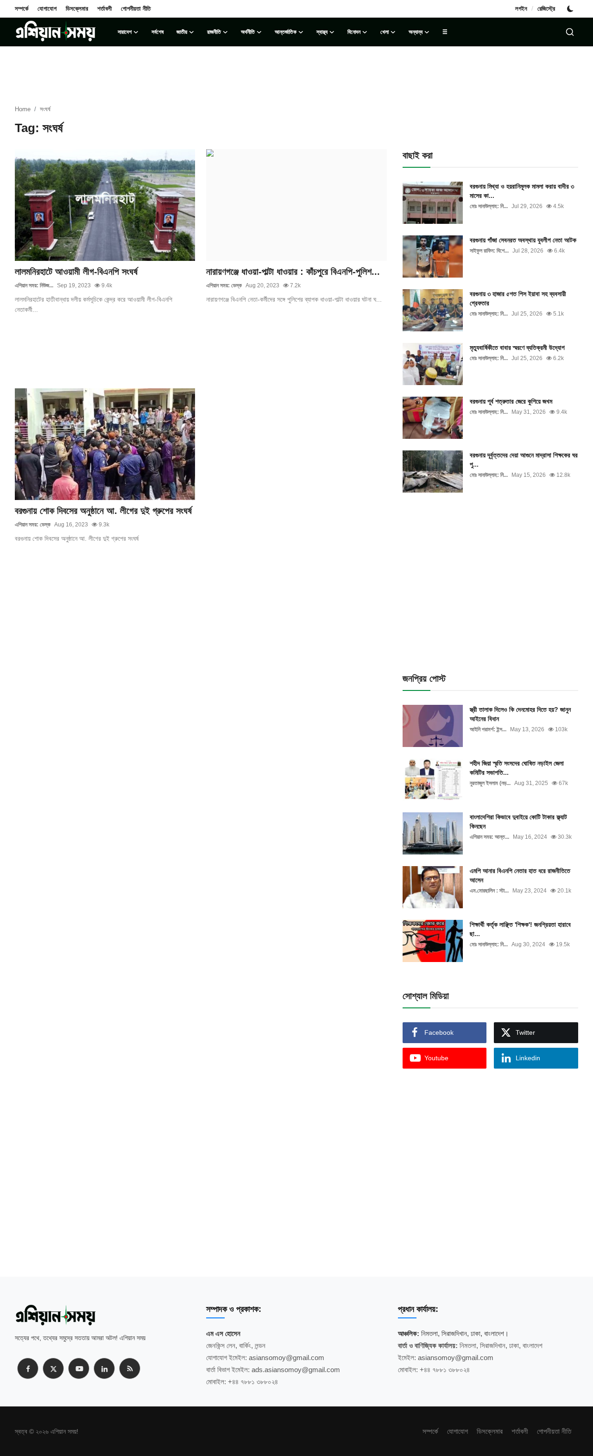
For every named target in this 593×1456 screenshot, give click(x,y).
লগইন (521, 8)
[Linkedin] (104, 1368)
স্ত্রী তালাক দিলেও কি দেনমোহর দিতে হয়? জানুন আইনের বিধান (520, 714)
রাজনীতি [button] (214, 32)
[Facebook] (27, 1368)
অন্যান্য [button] (416, 32)
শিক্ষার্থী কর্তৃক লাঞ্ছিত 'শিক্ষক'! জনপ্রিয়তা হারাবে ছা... (520, 929)
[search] (569, 32)
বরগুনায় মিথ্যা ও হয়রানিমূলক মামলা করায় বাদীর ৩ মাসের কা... (522, 191)
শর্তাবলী (104, 8)
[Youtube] (78, 1368)
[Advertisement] (200, 356)
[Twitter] (53, 1368)
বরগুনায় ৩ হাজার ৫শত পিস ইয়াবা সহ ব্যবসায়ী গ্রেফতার (518, 298)
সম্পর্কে (21, 8)
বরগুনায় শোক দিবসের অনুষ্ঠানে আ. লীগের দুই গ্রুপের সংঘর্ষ (105, 511)
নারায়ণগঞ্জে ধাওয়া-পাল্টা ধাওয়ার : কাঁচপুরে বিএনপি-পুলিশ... (293, 271)
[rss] (129, 1368)
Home (23, 109)
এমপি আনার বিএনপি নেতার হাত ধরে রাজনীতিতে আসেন (520, 875)
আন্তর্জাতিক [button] (285, 32)
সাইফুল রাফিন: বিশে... (489, 250)
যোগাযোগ (47, 8)
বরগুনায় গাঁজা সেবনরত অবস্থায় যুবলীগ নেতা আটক (523, 240)
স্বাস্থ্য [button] (322, 32)
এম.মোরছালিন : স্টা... (489, 890)
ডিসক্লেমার (77, 8)
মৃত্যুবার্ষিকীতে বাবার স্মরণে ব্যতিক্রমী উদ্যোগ (517, 347)
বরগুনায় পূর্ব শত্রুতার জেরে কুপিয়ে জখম (511, 401)
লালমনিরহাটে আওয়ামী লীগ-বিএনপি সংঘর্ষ (76, 271)
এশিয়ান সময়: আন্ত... (489, 837)
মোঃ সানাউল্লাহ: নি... (489, 206)
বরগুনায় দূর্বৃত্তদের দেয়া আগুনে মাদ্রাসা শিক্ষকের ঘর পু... (524, 459)
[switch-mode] (571, 9)
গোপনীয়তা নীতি (136, 8)
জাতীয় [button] (182, 32)
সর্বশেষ (157, 32)
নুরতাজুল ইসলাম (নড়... (490, 783)
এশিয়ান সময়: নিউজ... (34, 285)
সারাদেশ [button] (125, 32)
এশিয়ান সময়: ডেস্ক (224, 285)
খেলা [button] (384, 32)
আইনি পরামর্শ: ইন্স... (488, 729)
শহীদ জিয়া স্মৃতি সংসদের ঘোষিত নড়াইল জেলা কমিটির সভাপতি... (517, 768)
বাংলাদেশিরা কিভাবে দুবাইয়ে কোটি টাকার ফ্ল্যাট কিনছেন (518, 821)
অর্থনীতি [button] (248, 32)
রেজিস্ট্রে (546, 8)
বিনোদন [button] (353, 32)
